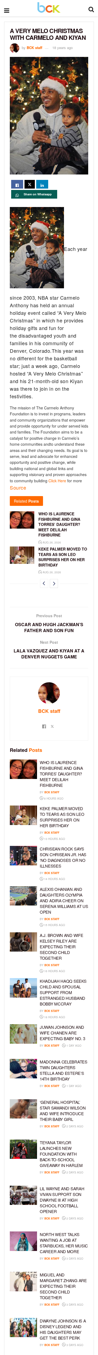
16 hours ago (54, 971)
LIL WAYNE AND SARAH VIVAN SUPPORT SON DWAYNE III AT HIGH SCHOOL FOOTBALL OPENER (62, 1200)
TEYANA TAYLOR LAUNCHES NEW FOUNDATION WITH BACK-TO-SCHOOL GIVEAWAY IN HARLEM (61, 1154)
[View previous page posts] (44, 583)
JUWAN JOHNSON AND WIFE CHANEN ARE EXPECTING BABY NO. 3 (62, 1032)
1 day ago (73, 1045)
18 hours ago (54, 1017)
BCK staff (34, 47)
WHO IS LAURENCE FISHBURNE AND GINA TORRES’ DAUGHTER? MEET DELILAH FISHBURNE (59, 524)
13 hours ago (54, 839)
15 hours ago (54, 925)
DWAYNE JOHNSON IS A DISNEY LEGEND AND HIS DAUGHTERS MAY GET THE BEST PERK (63, 1329)
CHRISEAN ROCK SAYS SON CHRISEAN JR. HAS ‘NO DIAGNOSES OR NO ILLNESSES (63, 857)
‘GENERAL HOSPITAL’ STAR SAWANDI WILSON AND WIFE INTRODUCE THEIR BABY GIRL (62, 1110)
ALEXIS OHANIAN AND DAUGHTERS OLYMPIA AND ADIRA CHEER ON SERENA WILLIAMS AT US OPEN (64, 900)
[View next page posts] (54, 583)
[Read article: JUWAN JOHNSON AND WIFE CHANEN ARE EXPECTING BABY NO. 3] (23, 1034)
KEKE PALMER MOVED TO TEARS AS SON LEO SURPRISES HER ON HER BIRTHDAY (62, 557)
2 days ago (74, 1126)
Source (18, 487)
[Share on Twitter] (29, 184)
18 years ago (62, 47)
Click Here (57, 480)
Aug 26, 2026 (51, 542)
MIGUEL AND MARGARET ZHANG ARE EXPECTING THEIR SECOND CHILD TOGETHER (63, 1286)
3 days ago (74, 1258)
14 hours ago (54, 879)
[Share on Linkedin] (42, 184)
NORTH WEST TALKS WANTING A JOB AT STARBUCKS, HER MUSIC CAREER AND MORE (64, 1242)
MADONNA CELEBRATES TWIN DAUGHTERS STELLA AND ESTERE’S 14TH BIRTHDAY (63, 1070)
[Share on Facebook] (17, 184)
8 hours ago (53, 798)
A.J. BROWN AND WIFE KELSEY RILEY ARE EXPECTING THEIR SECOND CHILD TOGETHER (61, 946)
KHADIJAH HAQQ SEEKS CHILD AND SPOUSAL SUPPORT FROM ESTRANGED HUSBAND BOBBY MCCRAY (63, 992)
